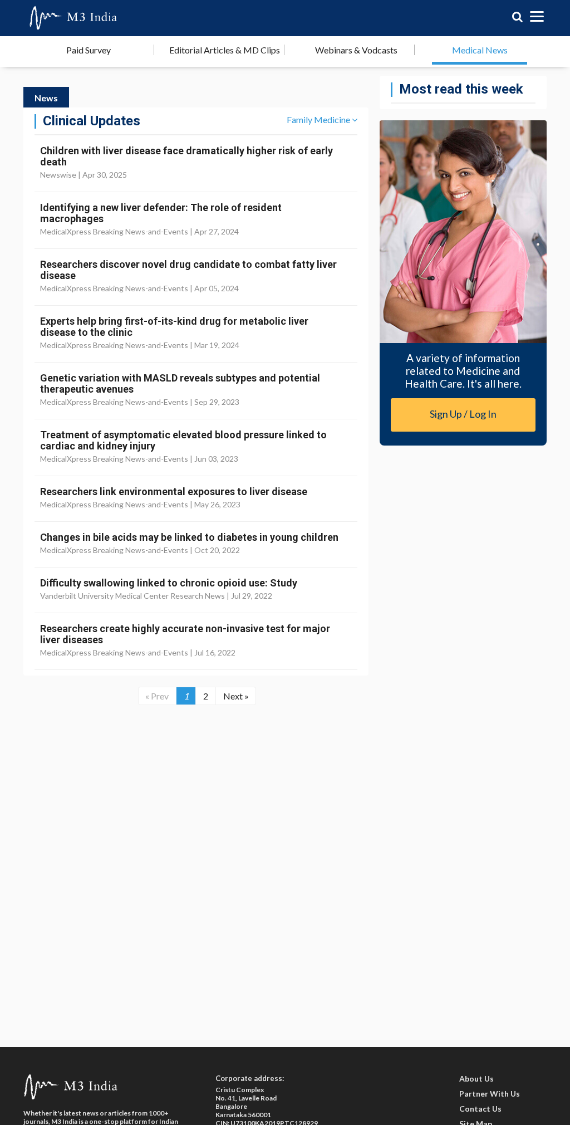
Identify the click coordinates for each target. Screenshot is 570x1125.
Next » (236, 696)
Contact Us (480, 1108)
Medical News (480, 50)
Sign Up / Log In (463, 414)
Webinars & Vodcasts (356, 50)
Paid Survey (88, 50)
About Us (476, 1078)
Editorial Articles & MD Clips (224, 50)
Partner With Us (489, 1093)
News (46, 97)
